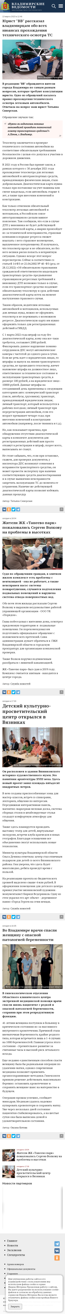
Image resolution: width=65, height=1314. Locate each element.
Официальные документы (21, 1268)
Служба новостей (20, 683)
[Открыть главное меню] (60, 7)
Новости (12, 1245)
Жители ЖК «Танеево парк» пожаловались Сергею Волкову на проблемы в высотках (39, 1156)
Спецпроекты (16, 1255)
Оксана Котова (19, 1127)
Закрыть (15, 1306)
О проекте (12, 1273)
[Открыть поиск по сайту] (54, 7)
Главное (12, 1240)
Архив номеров (15, 1264)
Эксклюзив (14, 1250)
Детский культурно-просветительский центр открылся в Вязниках (33, 1173)
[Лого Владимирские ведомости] (22, 6)
